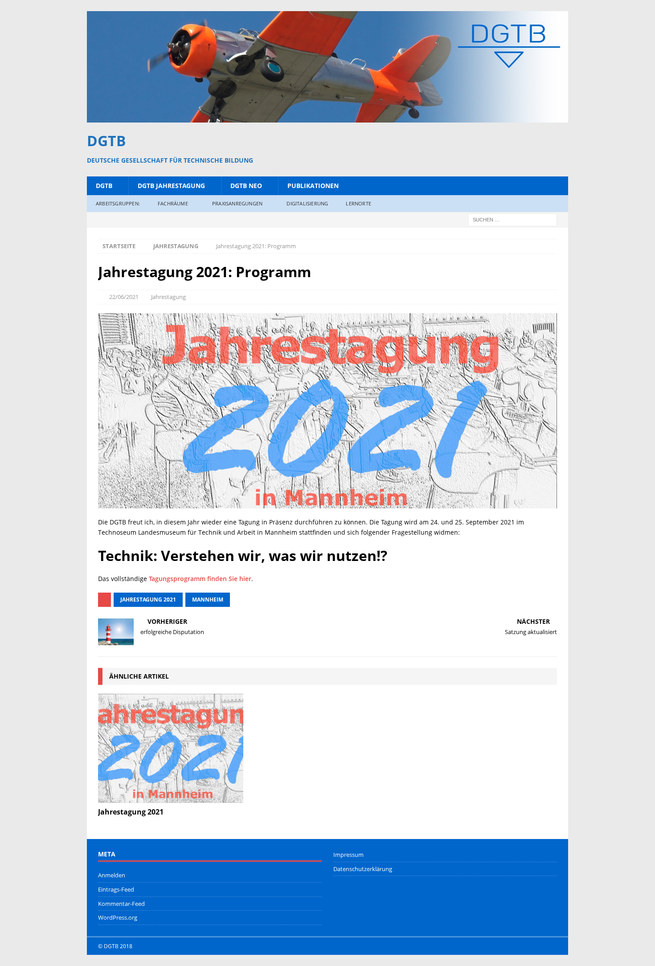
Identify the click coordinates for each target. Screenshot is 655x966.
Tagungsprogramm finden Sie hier (200, 578)
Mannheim (207, 599)
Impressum (348, 855)
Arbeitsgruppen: (118, 203)
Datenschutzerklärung (362, 869)
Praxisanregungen (237, 203)
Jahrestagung (168, 297)
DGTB (104, 185)
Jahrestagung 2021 (148, 599)
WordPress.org (117, 917)
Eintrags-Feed (116, 889)
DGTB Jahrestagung (171, 185)
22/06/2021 (124, 297)
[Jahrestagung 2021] (170, 748)
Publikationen (313, 185)
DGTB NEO (246, 185)
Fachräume (173, 203)
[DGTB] (327, 117)
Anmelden (111, 875)
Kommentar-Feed (121, 904)
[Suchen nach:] (512, 219)
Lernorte (358, 203)
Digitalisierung (307, 203)
